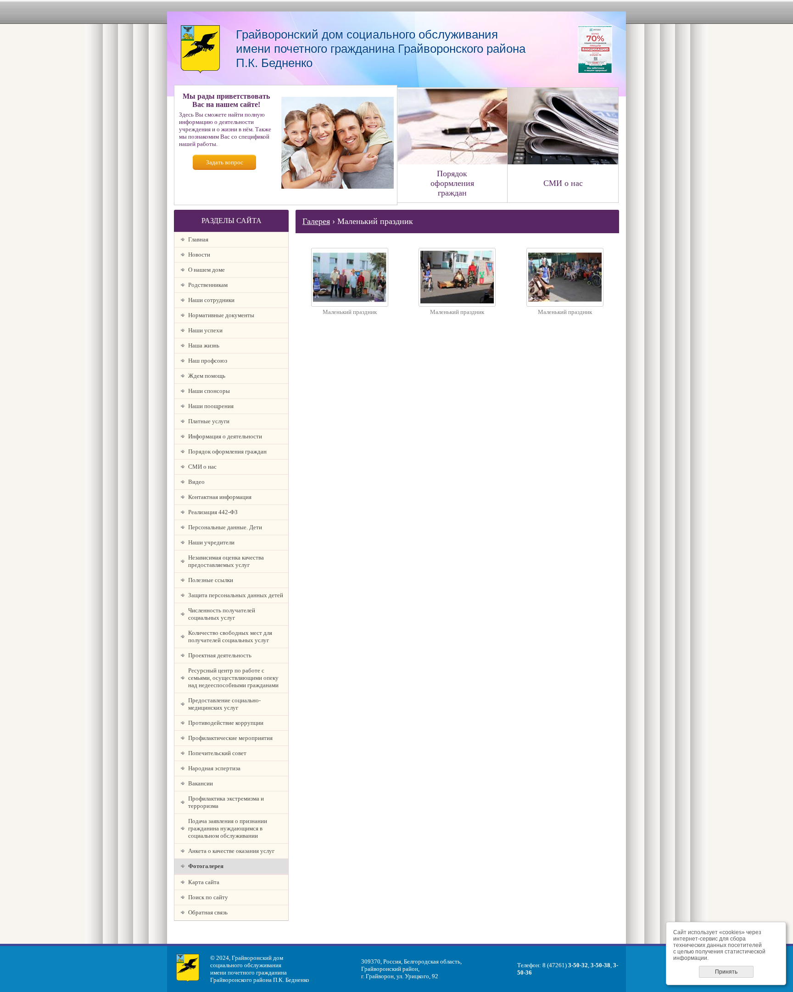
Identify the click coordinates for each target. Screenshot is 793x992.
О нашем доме (206, 269)
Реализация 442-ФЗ (213, 512)
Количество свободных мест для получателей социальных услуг (230, 636)
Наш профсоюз (207, 360)
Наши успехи (205, 330)
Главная (198, 239)
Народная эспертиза (214, 768)
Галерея (316, 221)
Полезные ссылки (210, 580)
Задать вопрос (224, 162)
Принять (726, 972)
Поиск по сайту (208, 897)
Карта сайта (203, 882)
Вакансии (200, 783)
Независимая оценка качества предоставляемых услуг (226, 561)
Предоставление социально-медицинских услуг (224, 704)
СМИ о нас (202, 466)
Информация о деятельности (225, 436)
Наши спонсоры (209, 390)
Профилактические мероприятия (230, 737)
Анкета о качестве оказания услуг (231, 850)
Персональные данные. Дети (225, 527)
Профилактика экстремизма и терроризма (226, 802)
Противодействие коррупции (225, 722)
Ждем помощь (206, 375)
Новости (199, 254)
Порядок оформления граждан (227, 451)
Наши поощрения (211, 406)
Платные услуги (208, 421)
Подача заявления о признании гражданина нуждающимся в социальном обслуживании (227, 828)
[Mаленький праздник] (349, 304)
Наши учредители (211, 542)
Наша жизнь (203, 345)
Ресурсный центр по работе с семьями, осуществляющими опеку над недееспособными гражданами (233, 678)
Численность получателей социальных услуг (221, 614)
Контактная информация (219, 496)
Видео (196, 481)
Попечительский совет (217, 753)
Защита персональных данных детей (235, 595)
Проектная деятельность (219, 655)
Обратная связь (208, 912)
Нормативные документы (221, 315)
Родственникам (208, 284)
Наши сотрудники (211, 300)
